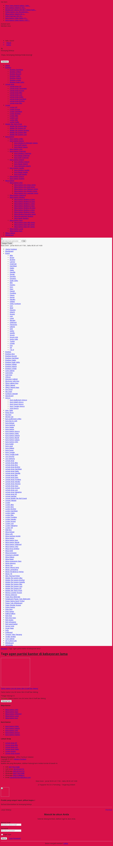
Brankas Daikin (15, 76)
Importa (12, 310)
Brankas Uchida (15, 80)
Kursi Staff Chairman (21, 158)
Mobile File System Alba (18, 126)
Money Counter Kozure (13, 593)
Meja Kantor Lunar (16, 229)
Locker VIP (13, 107)
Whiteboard (9, 235)
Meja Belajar (9, 532)
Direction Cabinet (11, 379)
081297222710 (18, 769)
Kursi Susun (9, 450)
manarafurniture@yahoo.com (20, 777)
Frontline (13, 293)
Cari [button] (24, 241)
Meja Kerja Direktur (12, 549)
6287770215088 (18, 773)
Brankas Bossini (15, 74)
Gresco (7, 398)
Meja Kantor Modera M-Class (24, 208)
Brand (7, 253)
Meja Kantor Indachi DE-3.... (15, 14)
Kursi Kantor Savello (17, 168)
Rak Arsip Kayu (10, 618)
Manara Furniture (20, 759)
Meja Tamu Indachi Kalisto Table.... (17, 6)
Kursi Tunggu (10, 452)
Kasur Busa (9, 412)
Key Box (8, 415)
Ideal (11, 308)
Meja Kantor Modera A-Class (24, 199)
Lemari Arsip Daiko (16, 97)
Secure (12, 335)
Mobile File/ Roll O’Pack (13, 124)
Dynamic (13, 278)
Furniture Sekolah (11, 394)
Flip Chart (8, 391)
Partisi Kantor (10, 607)
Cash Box (8, 375)
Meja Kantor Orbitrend (18, 195)
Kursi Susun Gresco (17, 404)
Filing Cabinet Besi (11, 383)
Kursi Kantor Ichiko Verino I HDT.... (17, 20)
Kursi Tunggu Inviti (11, 454)
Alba (11, 255)
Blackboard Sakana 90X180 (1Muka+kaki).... (20, 10)
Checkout (5, 61)
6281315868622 (18, 775)
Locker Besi (9, 507)
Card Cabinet (9, 371)
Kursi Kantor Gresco (17, 176)
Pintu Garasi (9, 611)
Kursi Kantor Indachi (17, 160)
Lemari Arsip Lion (16, 95)
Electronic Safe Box (12, 381)
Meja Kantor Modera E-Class (24, 206)
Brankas (8, 67)
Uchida (12, 343)
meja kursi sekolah (12, 555)
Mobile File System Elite (18, 132)
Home (7, 65)
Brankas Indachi (15, 78)
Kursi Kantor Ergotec (17, 178)
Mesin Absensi (10, 563)
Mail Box (8, 530)
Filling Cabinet (10, 233)
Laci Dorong (9, 456)
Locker (7, 105)
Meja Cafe (9, 534)
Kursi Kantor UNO (16, 149)
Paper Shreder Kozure (13, 605)
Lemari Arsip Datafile (12, 473)
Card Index (9, 373)
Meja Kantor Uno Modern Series (25, 191)
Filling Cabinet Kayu (12, 387)
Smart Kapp (9, 628)
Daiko (12, 270)
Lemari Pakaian (10, 500)
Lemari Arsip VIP (15, 86)
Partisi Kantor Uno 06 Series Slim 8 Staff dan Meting (19, 688)
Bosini (12, 257)
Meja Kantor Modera (17, 197)
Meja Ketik (9, 551)
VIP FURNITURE (11, 641)
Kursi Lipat (9, 446)
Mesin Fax (9, 565)
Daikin (12, 268)
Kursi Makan (9, 448)
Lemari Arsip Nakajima (13, 492)
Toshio (12, 341)
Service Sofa (9, 626)
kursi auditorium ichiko (13, 419)
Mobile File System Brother (19, 130)
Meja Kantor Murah (12, 542)
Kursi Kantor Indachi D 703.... (15, 8)
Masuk (4, 838)
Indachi (12, 312)
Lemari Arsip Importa (12, 484)
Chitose (8, 377)
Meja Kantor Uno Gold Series (24, 187)
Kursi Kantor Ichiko (16, 139)
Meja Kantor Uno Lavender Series (26, 193)
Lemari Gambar (10, 496)
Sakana (12, 327)
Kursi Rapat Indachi (21, 164)
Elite (11, 283)
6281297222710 (18, 771)
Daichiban (13, 266)
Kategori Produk (7, 243)
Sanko (12, 331)
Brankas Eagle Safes (17, 82)
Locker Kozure (15, 109)
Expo (11, 289)
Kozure (12, 314)
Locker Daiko (14, 122)
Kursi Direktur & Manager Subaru (26, 143)
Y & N (12, 350)
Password (4, 828)
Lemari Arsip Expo (11, 477)
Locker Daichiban (16, 111)
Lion (11, 316)
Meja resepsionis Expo (13, 561)
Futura (12, 295)
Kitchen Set (9, 417)
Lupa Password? (15, 838)
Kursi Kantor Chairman (18, 151)
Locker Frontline (11, 517)
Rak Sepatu (9, 620)
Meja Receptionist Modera (23, 216)
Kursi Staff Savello (20, 174)
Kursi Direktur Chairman (22, 153)
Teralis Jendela (10, 636)
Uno (11, 345)
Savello (12, 333)
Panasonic (13, 324)
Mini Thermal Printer (12, 576)
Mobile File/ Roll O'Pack (13, 590)
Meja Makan (9, 557)
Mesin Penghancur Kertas (14, 572)
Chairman (13, 264)
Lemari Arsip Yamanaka (18, 88)
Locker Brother (15, 114)
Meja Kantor (9, 181)
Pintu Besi (8, 609)
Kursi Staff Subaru (20, 145)
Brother (12, 260)
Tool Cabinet (9, 639)
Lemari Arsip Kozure (17, 90)
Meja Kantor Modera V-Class (24, 212)
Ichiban (12, 301)
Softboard (8, 632)
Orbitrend (13, 322)
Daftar (65, 843)
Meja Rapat (9, 559)
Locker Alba (14, 116)
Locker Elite (14, 120)
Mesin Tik (8, 574)
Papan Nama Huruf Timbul (14, 601)
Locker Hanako (10, 519)
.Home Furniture (11, 249)
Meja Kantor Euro (16, 231)
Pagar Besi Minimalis (12, 597)
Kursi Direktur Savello (21, 170)
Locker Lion (14, 118)
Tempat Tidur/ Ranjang (13, 634)
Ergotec (12, 285)
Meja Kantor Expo (16, 220)
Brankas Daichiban (16, 70)
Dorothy (13, 276)
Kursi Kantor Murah (12, 438)
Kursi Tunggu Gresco (17, 406)
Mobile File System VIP (18, 128)
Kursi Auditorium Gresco (18, 400)
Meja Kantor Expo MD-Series (24, 222)
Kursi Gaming (10, 425)
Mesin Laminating (11, 569)
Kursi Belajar (9, 423)
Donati (12, 274)
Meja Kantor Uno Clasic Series (25, 185)
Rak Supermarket (11, 624)
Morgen (12, 320)
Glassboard (9, 396)
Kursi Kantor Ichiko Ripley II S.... (16, 18)
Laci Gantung (10, 458)
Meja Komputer (11, 553)
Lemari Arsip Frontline (13, 479)
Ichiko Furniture (15, 304)
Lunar (12, 318)
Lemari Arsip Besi (11, 465)
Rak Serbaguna (10, 622)
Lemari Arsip (9, 84)
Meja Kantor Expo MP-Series (24, 225)
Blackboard (9, 251)
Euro (11, 287)
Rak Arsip (8, 616)
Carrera (12, 262)
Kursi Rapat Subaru (21, 147)
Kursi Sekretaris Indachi (22, 166)
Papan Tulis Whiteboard (13, 603)
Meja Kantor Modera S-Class (24, 210)
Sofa (7, 630)
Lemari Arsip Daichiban (18, 99)
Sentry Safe (14, 339)
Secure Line (14, 337)
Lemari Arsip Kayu (11, 486)
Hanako (12, 299)
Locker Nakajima (11, 526)
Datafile (12, 272)
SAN (11, 329)
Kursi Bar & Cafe (11, 421)
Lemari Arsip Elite (16, 103)
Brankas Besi (10, 354)
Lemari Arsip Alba (16, 93)
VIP (11, 348)
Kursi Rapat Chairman (22, 155)
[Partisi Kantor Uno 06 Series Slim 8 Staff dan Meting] (15, 686)
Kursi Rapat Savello (21, 172)
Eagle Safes (14, 281)
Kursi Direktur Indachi (21, 162)
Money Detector (11, 595)
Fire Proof (8, 389)
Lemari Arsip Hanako (12, 482)
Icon (11, 306)
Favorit (12, 291)
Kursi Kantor (9, 137)
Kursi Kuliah (9, 444)
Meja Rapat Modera (21, 218)
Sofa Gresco (14, 408)
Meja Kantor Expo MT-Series (24, 227)
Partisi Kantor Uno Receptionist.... (17, 12)
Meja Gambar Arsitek (12, 536)
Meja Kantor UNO (16, 183)
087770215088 (14, 767)
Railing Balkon (10, 613)
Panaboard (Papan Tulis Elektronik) (17, 599)
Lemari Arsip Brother (17, 101)
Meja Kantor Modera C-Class (24, 204)
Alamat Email (5, 822)
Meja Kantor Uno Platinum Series (26, 189)
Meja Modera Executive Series (25, 214)
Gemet (12, 297)
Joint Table (9, 410)
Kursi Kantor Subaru (17, 141)
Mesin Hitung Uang (12, 567)
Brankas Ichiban (15, 72)
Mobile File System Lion (18, 134)
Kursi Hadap (9, 427)
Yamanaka (9, 645)
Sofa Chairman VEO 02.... (14, 16)
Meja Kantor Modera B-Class (24, 201)
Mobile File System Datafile (15, 582)
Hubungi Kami (6, 701)
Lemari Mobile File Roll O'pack (16, 498)
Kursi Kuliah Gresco (17, 402)
